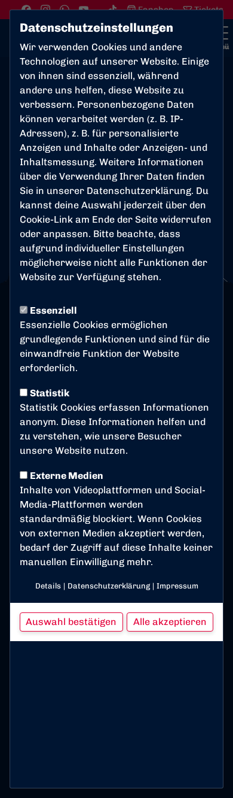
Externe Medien (66, 475)
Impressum (177, 585)
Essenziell (53, 310)
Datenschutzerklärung (139, 190)
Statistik (49, 393)
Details (48, 585)
